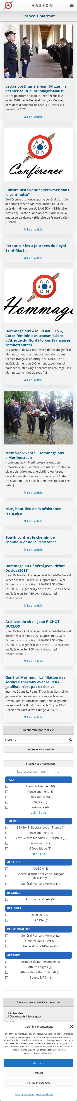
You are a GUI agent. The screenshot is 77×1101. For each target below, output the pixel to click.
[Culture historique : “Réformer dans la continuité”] (38, 154)
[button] (71, 1026)
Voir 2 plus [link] (38, 854)
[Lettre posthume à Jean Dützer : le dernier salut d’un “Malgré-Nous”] (38, 51)
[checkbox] (38, 786)
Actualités (16, 1013)
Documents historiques (26, 1016)
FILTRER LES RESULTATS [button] (41, 763)
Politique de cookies (25, 1094)
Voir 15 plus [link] (39, 813)
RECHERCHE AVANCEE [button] (40, 749)
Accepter (38, 1063)
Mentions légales (44, 1094)
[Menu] (71, 5)
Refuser (38, 1072)
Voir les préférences (38, 1082)
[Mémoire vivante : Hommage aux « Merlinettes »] (38, 417)
